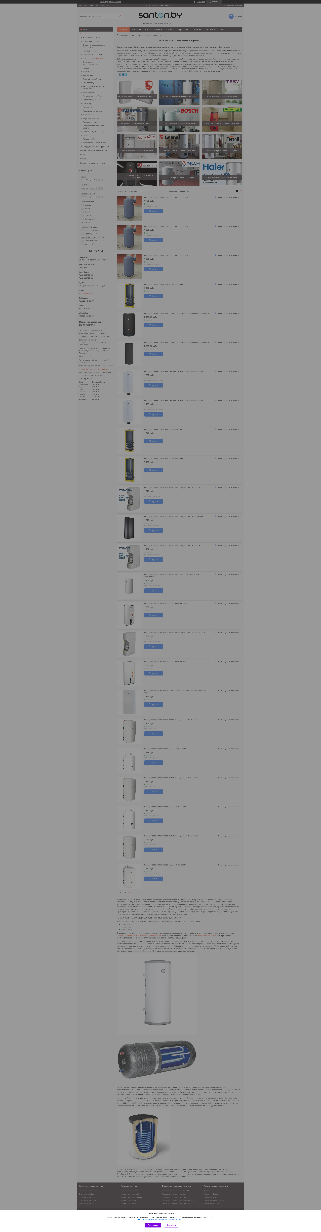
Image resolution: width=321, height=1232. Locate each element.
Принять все (153, 1225)
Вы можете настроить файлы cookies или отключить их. (159, 1220)
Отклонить (171, 1225)
